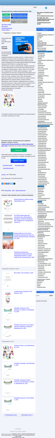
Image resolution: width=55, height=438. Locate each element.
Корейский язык (42, 146)
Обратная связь (41, 287)
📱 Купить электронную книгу (19, 17)
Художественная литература (45, 82)
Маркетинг (40, 189)
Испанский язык (42, 131)
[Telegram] (10, 183)
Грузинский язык (42, 177)
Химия (39, 61)
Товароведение (42, 200)
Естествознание (42, 111)
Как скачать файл (7, 165)
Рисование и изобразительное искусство (44, 122)
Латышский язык (42, 158)
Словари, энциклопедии (44, 272)
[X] (14, 183)
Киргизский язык (42, 179)
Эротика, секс (41, 270)
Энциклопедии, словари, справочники (43, 280)
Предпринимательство (44, 198)
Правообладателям (8, 168)
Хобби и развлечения (43, 207)
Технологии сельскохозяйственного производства (43, 235)
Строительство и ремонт (44, 224)
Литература (41, 56)
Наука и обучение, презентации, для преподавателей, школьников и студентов (45, 44)
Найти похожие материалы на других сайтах (19, 21)
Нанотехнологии (42, 213)
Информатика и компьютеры (45, 60)
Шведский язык (42, 165)
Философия (41, 92)
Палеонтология (42, 107)
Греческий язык (42, 157)
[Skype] (12, 183)
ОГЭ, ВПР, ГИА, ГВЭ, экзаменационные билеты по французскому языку (45, 19)
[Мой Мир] (6, 183)
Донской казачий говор (44, 169)
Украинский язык (42, 138)
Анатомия (40, 78)
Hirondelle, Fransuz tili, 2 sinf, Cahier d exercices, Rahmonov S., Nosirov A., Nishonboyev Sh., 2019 (24, 326)
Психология (41, 90)
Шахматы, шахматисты (44, 250)
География (41, 109)
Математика (41, 53)
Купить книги (18, 161)
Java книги (41, 241)
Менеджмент (41, 188)
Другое (39, 283)
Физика (40, 58)
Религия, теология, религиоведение (42, 103)
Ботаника (40, 80)
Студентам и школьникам (44, 114)
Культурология (42, 116)
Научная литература (43, 119)
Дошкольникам (42, 49)
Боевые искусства (43, 277)
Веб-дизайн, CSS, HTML (44, 265)
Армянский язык (42, 141)
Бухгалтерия (41, 195)
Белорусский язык (43, 139)
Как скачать (5, 26)
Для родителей (42, 117)
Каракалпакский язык (43, 182)
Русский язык (41, 55)
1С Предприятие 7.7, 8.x (44, 263)
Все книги (39, 282)
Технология (41, 70)
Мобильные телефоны (44, 223)
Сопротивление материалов (45, 124)
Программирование (43, 252)
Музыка (40, 99)
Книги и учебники (41, 48)
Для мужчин (41, 266)
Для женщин (41, 245)
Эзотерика (41, 203)
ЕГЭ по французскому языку (45, 15)
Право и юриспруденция (44, 94)
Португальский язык (43, 162)
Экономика (41, 191)
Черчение (40, 89)
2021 (13, 190)
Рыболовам (41, 268)
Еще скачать (6, 17)
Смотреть (6, 20)
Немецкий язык (42, 133)
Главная (39, 33)
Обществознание (42, 105)
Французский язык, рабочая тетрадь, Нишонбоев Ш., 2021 (23, 200)
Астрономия (41, 96)
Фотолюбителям (42, 205)
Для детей (40, 67)
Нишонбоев (8, 190)
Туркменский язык (43, 181)
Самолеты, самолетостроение (46, 219)
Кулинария (41, 275)
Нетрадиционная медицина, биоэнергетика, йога (45, 259)
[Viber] (8, 183)
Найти (38, 285)
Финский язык (41, 174)
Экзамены (40, 41)
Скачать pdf (18, 150)
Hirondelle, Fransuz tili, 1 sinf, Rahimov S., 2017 (24, 398)
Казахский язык (42, 155)
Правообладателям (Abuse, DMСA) (7, 29)
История (40, 87)
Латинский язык (42, 136)
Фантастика (41, 261)
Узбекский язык (42, 145)
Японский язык (42, 167)
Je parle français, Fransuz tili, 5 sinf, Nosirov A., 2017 (23, 292)
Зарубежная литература (44, 112)
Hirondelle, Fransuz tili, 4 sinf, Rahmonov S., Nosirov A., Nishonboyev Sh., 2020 (24, 309)
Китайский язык (42, 172)
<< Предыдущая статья (10, 414)
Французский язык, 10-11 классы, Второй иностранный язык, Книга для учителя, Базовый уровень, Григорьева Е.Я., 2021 (24, 236)
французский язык (21, 190)
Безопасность (41, 273)
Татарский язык (42, 143)
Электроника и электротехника (41, 209)
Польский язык (42, 160)
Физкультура (41, 97)
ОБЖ (39, 85)
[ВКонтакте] (2, 183)
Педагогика (41, 74)
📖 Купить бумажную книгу (19, 14)
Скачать (6, 14)
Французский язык (43, 129)
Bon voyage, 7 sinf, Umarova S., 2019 (23, 272)
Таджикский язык (42, 184)
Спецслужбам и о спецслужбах (42, 256)
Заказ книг (40, 240)
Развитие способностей (44, 248)
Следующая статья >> (27, 414)
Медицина (40, 254)
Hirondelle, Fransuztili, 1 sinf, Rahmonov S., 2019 (24, 364)
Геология (40, 238)
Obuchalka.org (6, 433)
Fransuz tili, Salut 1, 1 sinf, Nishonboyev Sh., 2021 (24, 346)
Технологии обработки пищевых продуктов (43, 228)
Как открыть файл (6, 24)
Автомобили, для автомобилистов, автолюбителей (42, 216)
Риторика (40, 83)
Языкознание (41, 176)
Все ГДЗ (39, 37)
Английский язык (42, 127)
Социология (41, 72)
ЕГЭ (38, 39)
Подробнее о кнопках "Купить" (13, 33)
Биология (40, 63)
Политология (41, 65)
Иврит (39, 170)
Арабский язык (42, 151)
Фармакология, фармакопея (45, 211)
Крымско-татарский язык (44, 148)
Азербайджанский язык (44, 150)
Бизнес (40, 196)
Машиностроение (42, 243)
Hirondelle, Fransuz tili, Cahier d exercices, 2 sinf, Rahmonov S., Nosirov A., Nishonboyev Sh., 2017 (24, 381)
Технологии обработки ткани (45, 226)
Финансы (40, 193)
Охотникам (41, 221)
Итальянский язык (43, 134)
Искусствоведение (43, 68)
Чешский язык (41, 164)
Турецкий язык (42, 153)
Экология (40, 101)
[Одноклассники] (4, 183)
